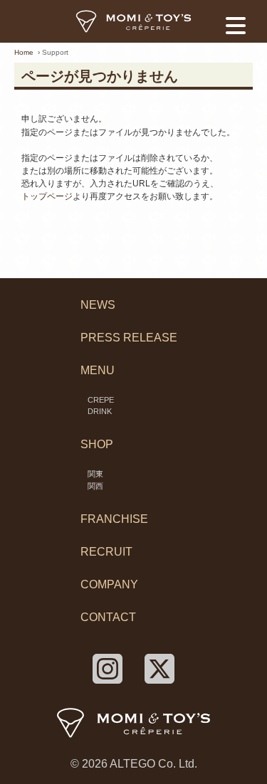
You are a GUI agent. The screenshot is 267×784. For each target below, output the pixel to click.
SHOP (96, 444)
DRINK (100, 411)
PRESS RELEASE (128, 338)
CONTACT (108, 617)
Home (23, 52)
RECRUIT (106, 552)
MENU (97, 370)
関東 (95, 474)
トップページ (47, 196)
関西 (95, 486)
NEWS (97, 305)
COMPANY (109, 584)
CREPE (101, 400)
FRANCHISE (114, 519)
